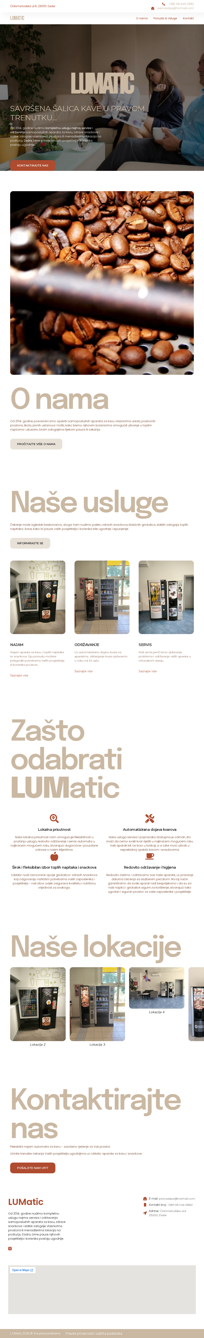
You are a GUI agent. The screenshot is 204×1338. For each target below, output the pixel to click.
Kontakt (188, 18)
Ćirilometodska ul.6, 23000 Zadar (32, 6)
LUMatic (17, 18)
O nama (142, 18)
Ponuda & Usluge (165, 18)
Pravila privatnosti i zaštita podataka (94, 1333)
